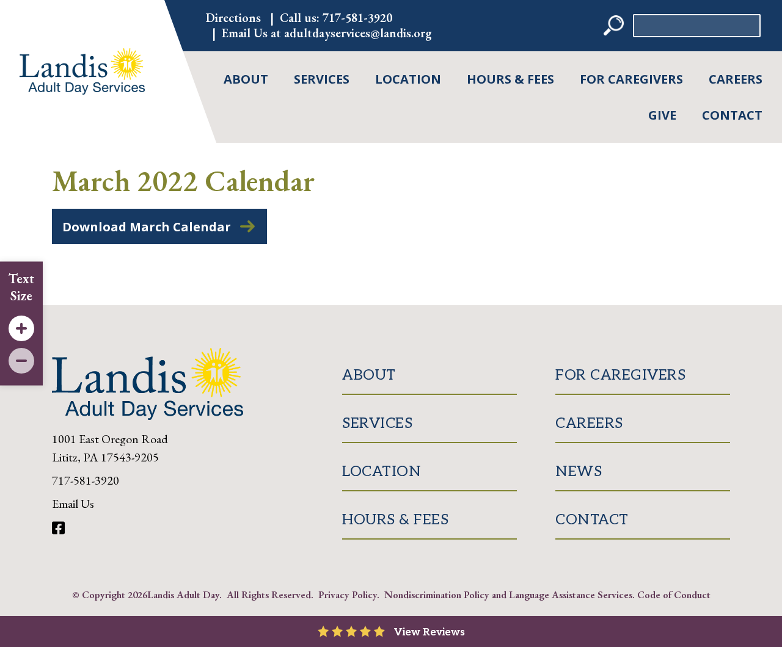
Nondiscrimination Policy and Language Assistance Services (508, 594)
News (578, 471)
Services (321, 79)
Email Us (73, 503)
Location (408, 79)
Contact (732, 115)
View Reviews (429, 632)
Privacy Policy (347, 594)
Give (662, 115)
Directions (233, 18)
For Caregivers (631, 79)
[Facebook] (58, 528)
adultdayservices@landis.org (358, 33)
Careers (735, 79)
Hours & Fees (510, 79)
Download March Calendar (146, 227)
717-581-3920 (357, 18)
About (246, 79)
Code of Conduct (674, 594)
